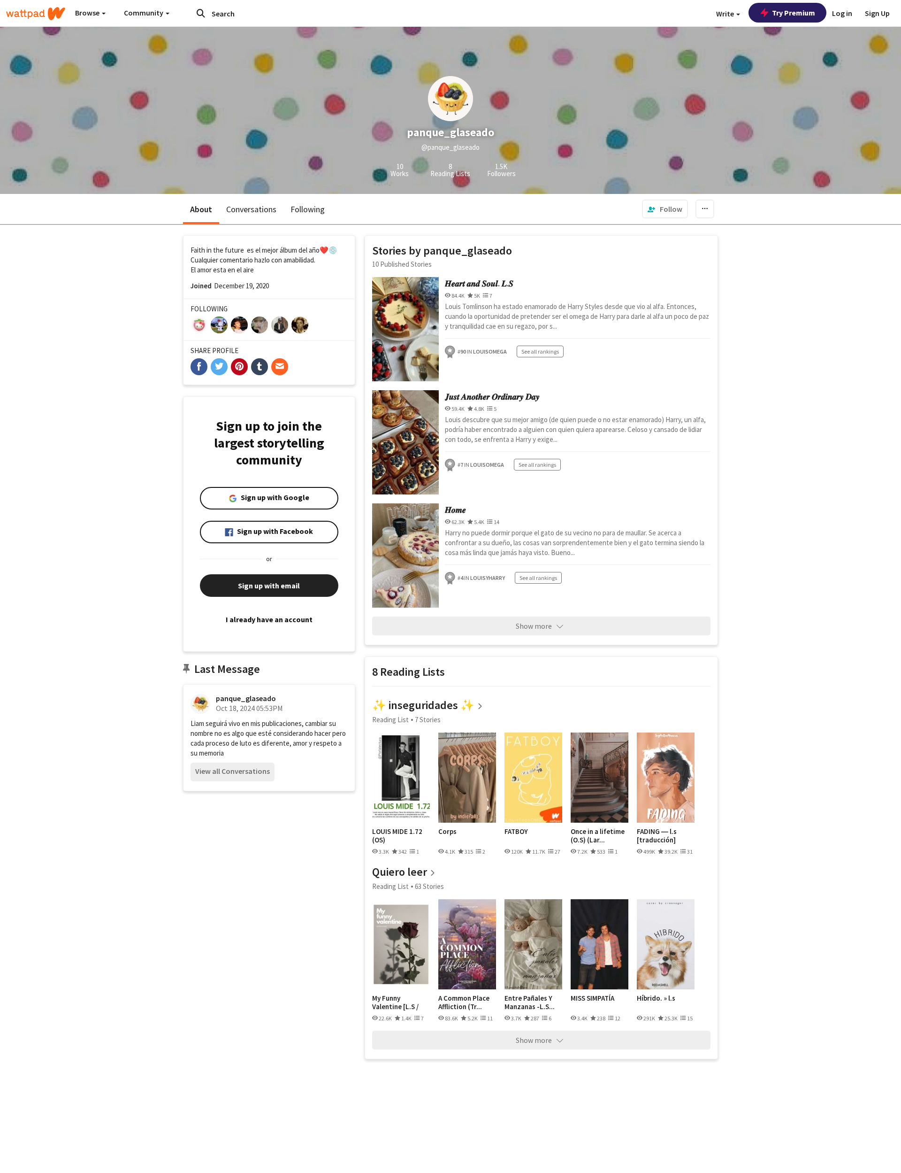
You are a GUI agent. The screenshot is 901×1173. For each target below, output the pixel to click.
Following (307, 209)
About (201, 209)
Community (144, 12)
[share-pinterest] (239, 366)
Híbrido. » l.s (656, 998)
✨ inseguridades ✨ (423, 705)
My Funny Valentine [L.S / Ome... (395, 1002)
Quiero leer (399, 871)
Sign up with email (269, 585)
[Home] (35, 13)
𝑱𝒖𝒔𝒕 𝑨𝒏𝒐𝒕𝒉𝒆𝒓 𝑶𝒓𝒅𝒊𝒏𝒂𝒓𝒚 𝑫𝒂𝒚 (492, 396)
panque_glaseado (246, 698)
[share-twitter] (219, 366)
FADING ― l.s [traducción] (657, 835)
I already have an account (269, 619)
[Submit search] (201, 13)
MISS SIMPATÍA (592, 998)
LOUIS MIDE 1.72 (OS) (397, 835)
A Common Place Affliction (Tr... (463, 1002)
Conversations (251, 209)
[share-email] (279, 366)
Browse (88, 12)
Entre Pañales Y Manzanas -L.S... (529, 1002)
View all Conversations (232, 771)
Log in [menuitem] (842, 13)
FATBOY (516, 831)
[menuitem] (665, 209)
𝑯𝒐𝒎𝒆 (455, 509)
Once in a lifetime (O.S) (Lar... (598, 835)
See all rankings (540, 351)
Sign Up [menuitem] (877, 13)
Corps (447, 831)
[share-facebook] (199, 366)
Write (725, 13)
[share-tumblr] (259, 366)
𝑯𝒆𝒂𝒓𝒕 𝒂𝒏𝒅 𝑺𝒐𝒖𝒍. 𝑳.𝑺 (479, 283)
